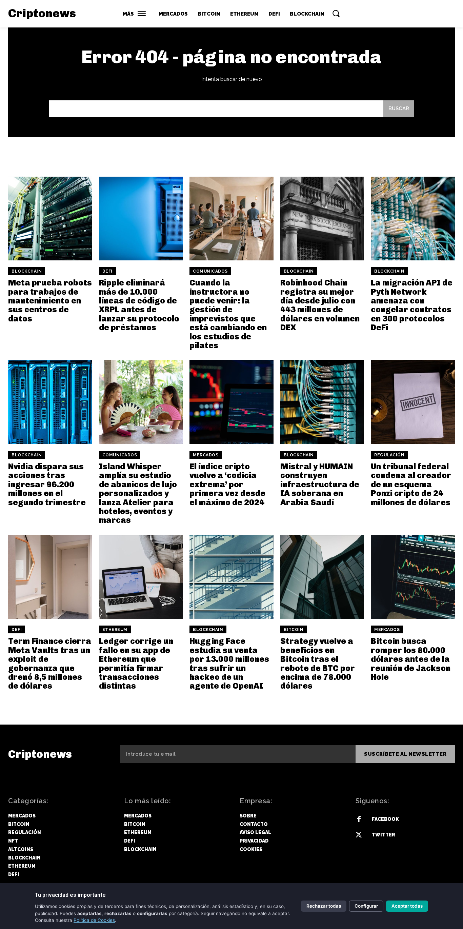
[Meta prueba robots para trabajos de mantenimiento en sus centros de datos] (50, 219)
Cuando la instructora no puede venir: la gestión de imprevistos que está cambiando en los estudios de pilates (228, 314)
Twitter (383, 834)
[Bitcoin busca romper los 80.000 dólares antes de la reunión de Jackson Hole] (413, 577)
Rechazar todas (323, 906)
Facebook (385, 819)
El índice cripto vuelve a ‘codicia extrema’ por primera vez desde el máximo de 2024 (227, 484)
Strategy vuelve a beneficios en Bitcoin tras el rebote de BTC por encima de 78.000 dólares (317, 663)
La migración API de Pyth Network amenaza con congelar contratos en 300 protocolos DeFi (411, 305)
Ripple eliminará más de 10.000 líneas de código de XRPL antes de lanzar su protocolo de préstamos (139, 305)
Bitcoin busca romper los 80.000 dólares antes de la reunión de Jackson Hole (410, 659)
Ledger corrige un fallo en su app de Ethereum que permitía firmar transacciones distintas (136, 663)
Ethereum (114, 629)
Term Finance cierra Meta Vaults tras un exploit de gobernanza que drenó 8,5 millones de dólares (49, 663)
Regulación (389, 455)
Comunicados (210, 271)
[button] (336, 13)
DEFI (107, 271)
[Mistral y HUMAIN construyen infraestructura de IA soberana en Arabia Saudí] (322, 402)
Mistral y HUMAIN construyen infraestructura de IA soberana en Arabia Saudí (319, 484)
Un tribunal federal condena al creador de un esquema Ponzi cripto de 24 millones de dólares (411, 484)
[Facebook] (359, 819)
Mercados (205, 455)
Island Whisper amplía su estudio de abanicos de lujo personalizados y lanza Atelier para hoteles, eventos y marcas (138, 493)
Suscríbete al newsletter (405, 754)
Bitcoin (294, 629)
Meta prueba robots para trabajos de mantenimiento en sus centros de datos (50, 300)
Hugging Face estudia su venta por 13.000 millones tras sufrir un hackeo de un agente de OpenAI (229, 663)
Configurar (366, 906)
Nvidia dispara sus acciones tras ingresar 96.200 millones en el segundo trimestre (47, 484)
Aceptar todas (407, 906)
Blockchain (27, 271)
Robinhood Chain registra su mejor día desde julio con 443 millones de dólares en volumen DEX (320, 305)
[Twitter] (359, 835)
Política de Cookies (94, 920)
